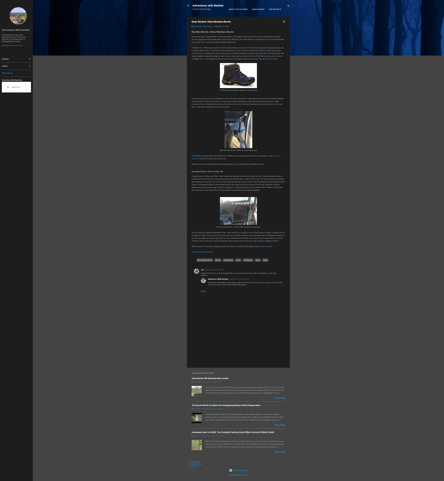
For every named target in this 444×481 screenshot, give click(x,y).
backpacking (228, 260)
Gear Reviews (258, 9)
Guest (258, 260)
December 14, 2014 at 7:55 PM (239, 279)
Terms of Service (196, 464)
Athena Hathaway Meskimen (202, 252)
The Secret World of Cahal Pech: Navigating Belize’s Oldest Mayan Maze (226, 405)
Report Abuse (7, 73)
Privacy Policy (195, 462)
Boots (238, 260)
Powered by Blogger (240, 470)
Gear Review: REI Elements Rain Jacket (210, 378)
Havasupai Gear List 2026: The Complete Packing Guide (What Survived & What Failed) (233, 432)
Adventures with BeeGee (208, 5)
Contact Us (194, 466)
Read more (280, 398)
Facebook (268, 246)
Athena (218, 260)
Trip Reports (275, 9)
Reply (203, 291)
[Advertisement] (238, 346)
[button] (283, 22)
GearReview (248, 260)
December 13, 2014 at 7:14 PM (215, 270)
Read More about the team (12, 45)
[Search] (288, 6)
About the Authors (238, 9)
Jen (202, 270)
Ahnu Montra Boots (204, 260)
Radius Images (243, 475)
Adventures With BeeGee (218, 279)
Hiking (265, 260)
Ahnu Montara (267, 59)
